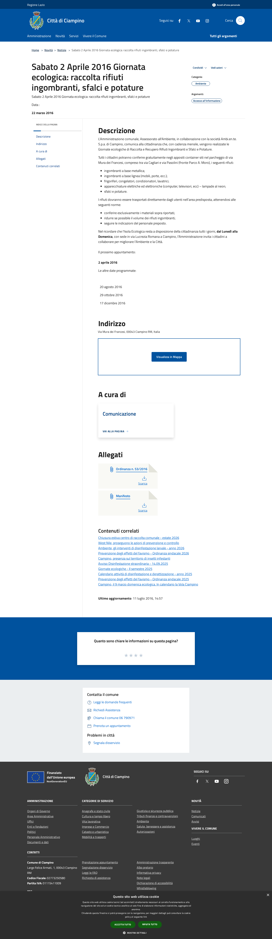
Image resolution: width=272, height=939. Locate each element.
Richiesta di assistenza (96, 878)
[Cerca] (240, 20)
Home (35, 50)
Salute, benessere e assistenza (156, 826)
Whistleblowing (146, 888)
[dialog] (136, 915)
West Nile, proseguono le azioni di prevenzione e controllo (138, 542)
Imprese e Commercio (95, 826)
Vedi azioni (217, 68)
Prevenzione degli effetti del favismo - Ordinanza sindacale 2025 (143, 579)
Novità (48, 50)
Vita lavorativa (91, 821)
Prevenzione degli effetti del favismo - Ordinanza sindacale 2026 (143, 553)
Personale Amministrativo (43, 837)
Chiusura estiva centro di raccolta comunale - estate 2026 (138, 537)
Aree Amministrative (40, 816)
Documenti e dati (38, 842)
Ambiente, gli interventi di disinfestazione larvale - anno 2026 (141, 548)
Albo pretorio (145, 867)
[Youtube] (196, 20)
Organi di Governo (38, 811)
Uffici (30, 821)
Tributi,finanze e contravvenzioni (157, 816)
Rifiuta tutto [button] (149, 924)
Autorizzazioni (146, 831)
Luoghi (196, 838)
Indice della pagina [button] (46, 124)
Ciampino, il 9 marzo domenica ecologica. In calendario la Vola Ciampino (148, 584)
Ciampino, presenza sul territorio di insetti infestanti (134, 558)
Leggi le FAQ (90, 872)
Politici (31, 832)
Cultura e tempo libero (96, 816)
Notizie (61, 50)
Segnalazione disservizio (97, 867)
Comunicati (199, 816)
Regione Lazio (36, 5)
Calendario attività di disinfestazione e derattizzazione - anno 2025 (145, 573)
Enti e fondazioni (37, 826)
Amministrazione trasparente (155, 862)
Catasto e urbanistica (95, 832)
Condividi (198, 68)
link (145, 916)
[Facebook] (178, 20)
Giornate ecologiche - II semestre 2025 (125, 568)
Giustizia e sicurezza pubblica (155, 811)
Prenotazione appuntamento (100, 862)
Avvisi (195, 821)
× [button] (267, 895)
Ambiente (143, 821)
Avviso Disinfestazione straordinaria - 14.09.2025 (133, 563)
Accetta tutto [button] (123, 924)
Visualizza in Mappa (169, 357)
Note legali (143, 878)
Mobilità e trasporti (94, 837)
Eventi (196, 844)
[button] (136, 933)
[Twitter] (187, 20)
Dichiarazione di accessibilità (155, 883)
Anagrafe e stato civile (96, 811)
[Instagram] (205, 20)
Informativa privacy (149, 872)
